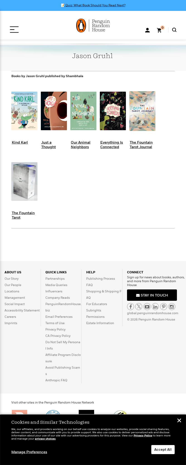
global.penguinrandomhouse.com (152, 313)
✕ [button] (179, 421)
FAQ (89, 285)
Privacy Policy (55, 329)
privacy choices (45, 439)
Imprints (11, 323)
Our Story (12, 279)
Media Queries (56, 285)
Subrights (93, 310)
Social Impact (15, 304)
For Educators (96, 304)
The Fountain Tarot (23, 215)
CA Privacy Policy (58, 336)
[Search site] (174, 30)
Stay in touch (154, 295)
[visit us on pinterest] (163, 306)
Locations (12, 291)
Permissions (95, 317)
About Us (13, 272)
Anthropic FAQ (56, 380)
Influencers (53, 291)
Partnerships (55, 279)
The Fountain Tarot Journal (141, 144)
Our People (13, 285)
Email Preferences (59, 317)
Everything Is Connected (111, 144)
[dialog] (93, 440)
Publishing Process (100, 279)
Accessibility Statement (22, 310)
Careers (10, 317)
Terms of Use (55, 323)
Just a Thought (48, 144)
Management (15, 298)
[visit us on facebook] (130, 306)
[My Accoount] (147, 30)
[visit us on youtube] (147, 306)
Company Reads (57, 298)
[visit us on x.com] (138, 306)
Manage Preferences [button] (29, 452)
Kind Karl (20, 142)
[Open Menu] (14, 29)
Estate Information (100, 323)
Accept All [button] (163, 449)
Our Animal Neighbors (81, 144)
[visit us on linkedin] (155, 306)
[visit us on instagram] (171, 306)
